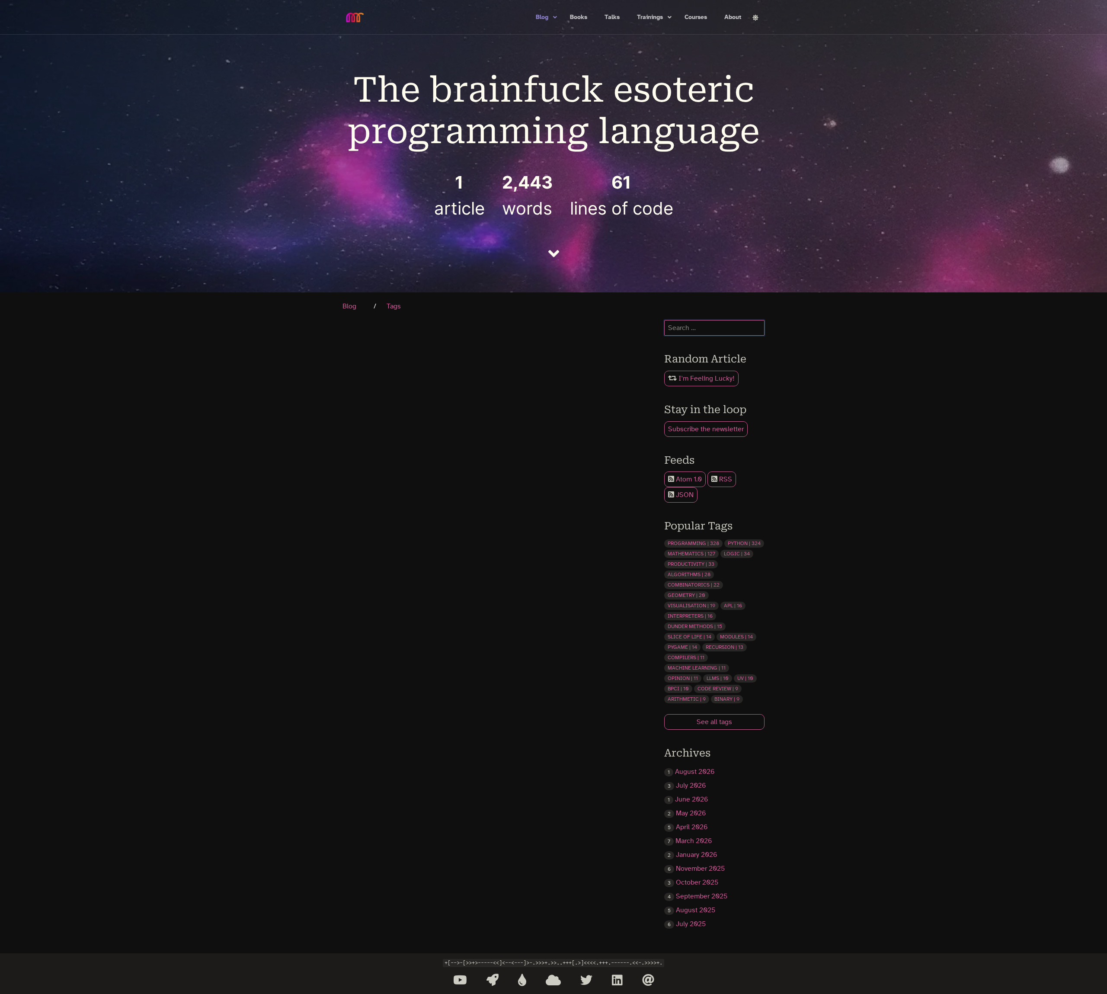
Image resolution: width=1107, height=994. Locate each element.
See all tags (714, 721)
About (732, 17)
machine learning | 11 (697, 667)
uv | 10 (745, 678)
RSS (724, 479)
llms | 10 (718, 678)
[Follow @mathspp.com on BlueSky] (553, 980)
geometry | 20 (686, 595)
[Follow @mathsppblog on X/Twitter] (586, 980)
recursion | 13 (724, 647)
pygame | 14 (682, 647)
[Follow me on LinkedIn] (617, 980)
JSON (684, 494)
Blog (542, 17)
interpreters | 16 (690, 616)
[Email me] (648, 980)
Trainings (650, 17)
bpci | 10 (678, 688)
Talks (612, 17)
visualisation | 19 (691, 605)
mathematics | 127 (691, 553)
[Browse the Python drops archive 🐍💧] (522, 980)
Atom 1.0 (688, 479)
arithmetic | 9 (687, 699)
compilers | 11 (686, 657)
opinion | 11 (683, 678)
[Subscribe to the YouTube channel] (460, 980)
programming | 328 (693, 543)
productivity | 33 (691, 564)
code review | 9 (717, 688)
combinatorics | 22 (694, 584)
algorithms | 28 (689, 574)
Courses (696, 17)
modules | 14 (736, 636)
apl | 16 (733, 605)
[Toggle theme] (755, 17)
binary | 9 (726, 699)
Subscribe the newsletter (706, 429)
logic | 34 (737, 553)
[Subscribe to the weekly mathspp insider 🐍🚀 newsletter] (492, 980)
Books (578, 17)
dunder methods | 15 (695, 626)
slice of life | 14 (689, 636)
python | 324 (744, 543)
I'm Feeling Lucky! (706, 378)
